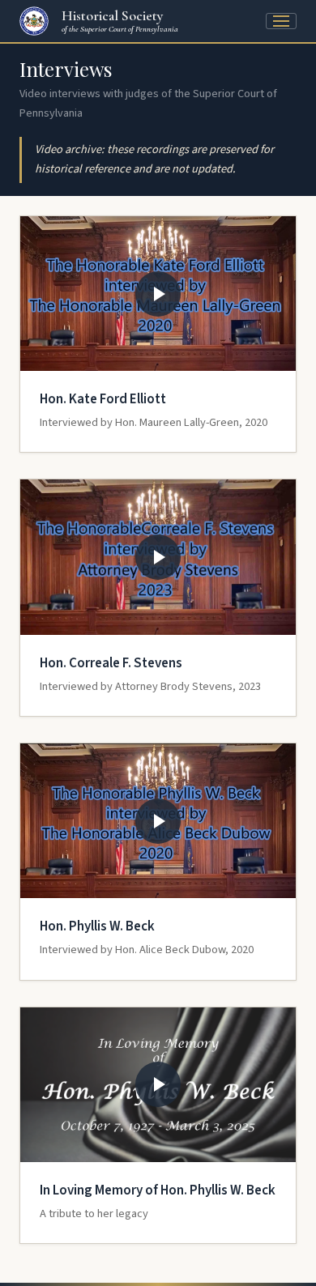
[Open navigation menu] (281, 21)
